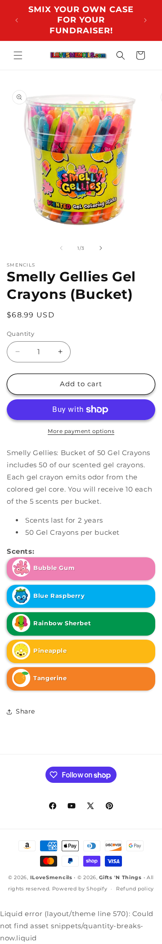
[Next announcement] (145, 20)
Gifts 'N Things (120, 877)
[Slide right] (101, 248)
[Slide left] (61, 248)
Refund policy (135, 888)
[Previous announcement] (17, 20)
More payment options (81, 431)
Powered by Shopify (80, 888)
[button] (18, 55)
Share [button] (25, 711)
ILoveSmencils (51, 877)
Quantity (20, 333)
